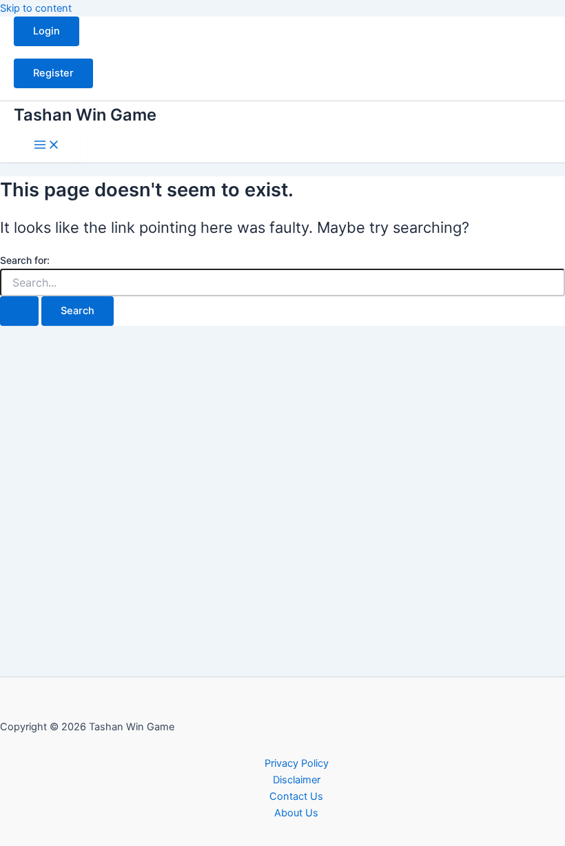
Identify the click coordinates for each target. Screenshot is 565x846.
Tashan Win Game (85, 115)
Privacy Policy (297, 763)
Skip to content (36, 8)
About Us (296, 813)
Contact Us (296, 796)
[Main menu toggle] (47, 145)
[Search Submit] (19, 311)
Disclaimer (296, 780)
